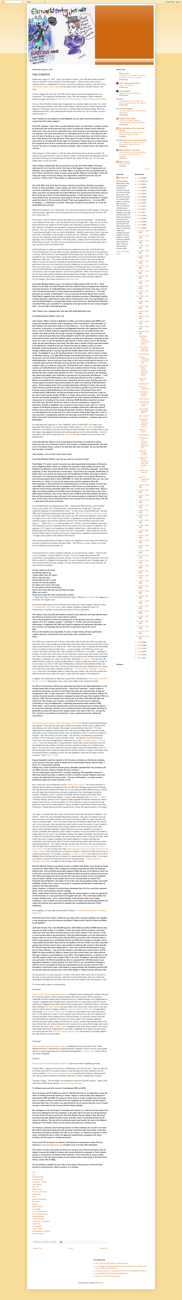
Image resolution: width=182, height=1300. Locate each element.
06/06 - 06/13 (144, 525)
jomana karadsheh (39, 1199)
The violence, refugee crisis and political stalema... (144, 423)
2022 (139, 190)
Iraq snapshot (144, 354)
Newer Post (37, 1248)
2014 (139, 215)
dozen (55, 523)
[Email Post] (60, 1242)
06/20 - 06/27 (144, 515)
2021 (139, 194)
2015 (139, 212)
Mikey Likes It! (124, 162)
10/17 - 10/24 (144, 281)
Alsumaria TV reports (98, 797)
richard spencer (38, 1234)
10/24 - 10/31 (144, 276)
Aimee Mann (90, 597)
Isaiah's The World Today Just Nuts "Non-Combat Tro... (144, 462)
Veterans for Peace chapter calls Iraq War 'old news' (143, 370)
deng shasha (37, 1207)
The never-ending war (144, 388)
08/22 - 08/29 (144, 321)
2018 (139, 203)
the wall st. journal (39, 1182)
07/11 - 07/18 (144, 500)
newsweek (36, 1209)
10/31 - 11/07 (144, 271)
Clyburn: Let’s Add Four (126, 85)
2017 (139, 206)
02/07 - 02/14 (144, 611)
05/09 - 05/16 (144, 546)
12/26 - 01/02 (144, 231)
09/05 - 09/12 (144, 311)
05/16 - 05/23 (144, 541)
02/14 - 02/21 (144, 606)
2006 (139, 652)
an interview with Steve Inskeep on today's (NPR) (81, 99)
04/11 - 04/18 (144, 566)
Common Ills (123, 178)
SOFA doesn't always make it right (45, 87)
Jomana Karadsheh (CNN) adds (80, 1009)
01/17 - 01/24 (144, 626)
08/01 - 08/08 (144, 485)
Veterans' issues (142, 431)
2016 (139, 209)
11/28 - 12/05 (144, 251)
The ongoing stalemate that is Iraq (143, 349)
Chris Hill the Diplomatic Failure (144, 411)
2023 (139, 187)
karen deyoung (38, 1216)
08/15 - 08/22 (144, 326)
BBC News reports (52, 1007)
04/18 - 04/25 (144, 561)
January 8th (69, 434)
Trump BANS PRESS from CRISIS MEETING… (112, 1274)
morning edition (38, 1177)
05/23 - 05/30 (144, 535)
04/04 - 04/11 (144, 571)
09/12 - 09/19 (144, 306)
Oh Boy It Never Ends (127, 119)
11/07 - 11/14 (144, 266)
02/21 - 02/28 (144, 601)
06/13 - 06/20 (144, 520)
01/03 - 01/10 (144, 636)
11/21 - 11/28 (144, 256)
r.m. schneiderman (39, 1211)
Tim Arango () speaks (47, 607)
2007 (139, 648)
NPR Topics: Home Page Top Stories (133, 140)
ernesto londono (38, 1219)
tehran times (37, 1189)
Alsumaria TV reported (79, 854)
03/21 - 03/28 (144, 581)
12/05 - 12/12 (144, 246)
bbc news (36, 1202)
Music (121, 99)
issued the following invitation (70, 1083)
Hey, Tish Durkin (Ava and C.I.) (144, 479)
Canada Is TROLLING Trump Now (107, 1276)
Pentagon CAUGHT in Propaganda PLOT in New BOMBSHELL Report (120, 1271)
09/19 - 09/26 (144, 301)
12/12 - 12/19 (144, 241)
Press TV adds (52, 755)
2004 (139, 658)
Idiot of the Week (124, 164)
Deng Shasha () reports (54, 1012)
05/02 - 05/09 (144, 551)
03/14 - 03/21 (144, 586)
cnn (33, 1197)
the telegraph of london (41, 1231)
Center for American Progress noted (93, 513)
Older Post (104, 1248)
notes (60, 1027)
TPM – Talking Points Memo (129, 83)
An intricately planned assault (143, 394)
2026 (139, 178)
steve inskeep (37, 1179)
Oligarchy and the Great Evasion (129, 93)
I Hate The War (142, 380)
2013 (139, 219)
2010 (139, 228)
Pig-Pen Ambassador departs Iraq (144, 360)
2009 (139, 642)
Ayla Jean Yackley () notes (66, 1031)
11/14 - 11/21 (144, 261)
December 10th (72, 279)
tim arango (36, 1194)
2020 (139, 197)
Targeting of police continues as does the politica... (144, 340)
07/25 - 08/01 (144, 490)
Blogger (101, 1283)
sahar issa (36, 1224)
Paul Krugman (124, 91)
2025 (139, 181)
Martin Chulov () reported (60, 1073)
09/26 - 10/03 (144, 296)
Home (71, 1248)
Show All (147, 168)
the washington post (40, 1214)
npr (33, 1174)
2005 (139, 655)
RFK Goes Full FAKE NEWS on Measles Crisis (112, 1263)
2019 (139, 200)
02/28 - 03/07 (144, 596)
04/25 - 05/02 (144, 556)
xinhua (34, 1204)
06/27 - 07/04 (144, 510)
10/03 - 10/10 (144, 291)
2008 (139, 645)
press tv (35, 1187)
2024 (139, 184)
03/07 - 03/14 (144, 591)
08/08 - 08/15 (144, 332)
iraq (33, 1172)
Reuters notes (88, 1051)
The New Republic (126, 109)
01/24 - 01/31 (144, 621)
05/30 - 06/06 (144, 530)
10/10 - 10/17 (144, 286)
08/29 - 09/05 (144, 316)
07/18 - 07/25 (144, 495)
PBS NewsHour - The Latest (129, 150)
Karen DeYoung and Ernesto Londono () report (56, 723)
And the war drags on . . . (144, 472)
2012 (139, 222)
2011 (139, 225)
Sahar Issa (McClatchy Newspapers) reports (49, 994)
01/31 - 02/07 (144, 616)
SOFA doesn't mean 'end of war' (144, 404)
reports (85, 659)
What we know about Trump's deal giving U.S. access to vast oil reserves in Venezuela (132, 154)
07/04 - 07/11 (144, 505)
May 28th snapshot (87, 427)
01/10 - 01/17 (144, 631)
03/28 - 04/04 (144, 576)
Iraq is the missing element (143, 453)
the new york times (39, 1192)
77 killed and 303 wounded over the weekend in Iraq (144, 443)
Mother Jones (124, 73)
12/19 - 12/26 (144, 236)
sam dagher (36, 1184)
